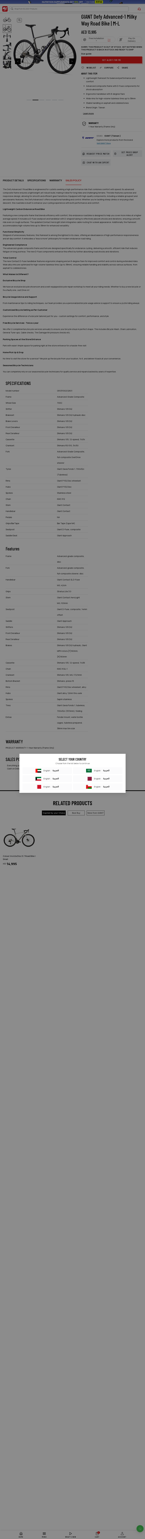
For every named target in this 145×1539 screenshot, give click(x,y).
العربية (56, 770)
